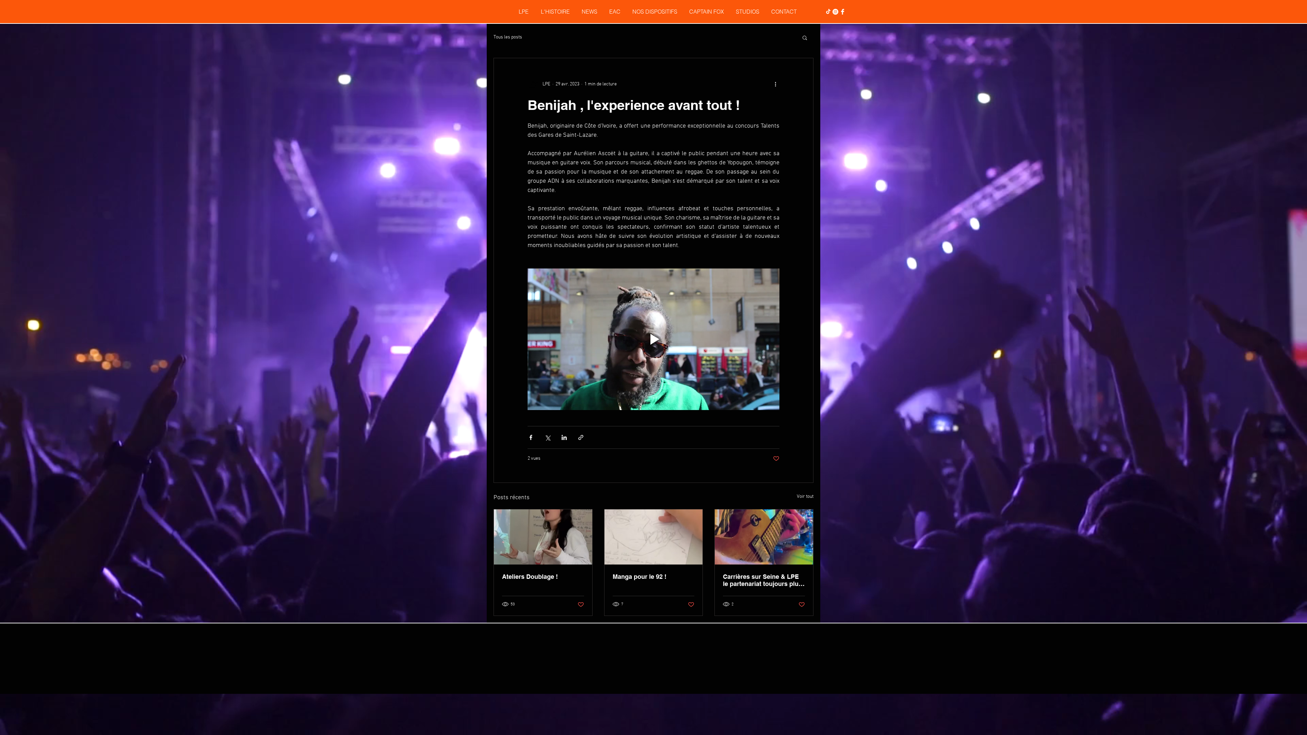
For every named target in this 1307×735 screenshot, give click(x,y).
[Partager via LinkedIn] (564, 437)
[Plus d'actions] (775, 84)
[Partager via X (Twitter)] (547, 437)
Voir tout (805, 497)
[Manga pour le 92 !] (653, 537)
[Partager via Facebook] (531, 437)
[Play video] (653, 339)
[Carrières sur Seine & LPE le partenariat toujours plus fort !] (764, 537)
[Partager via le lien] (581, 437)
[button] (805, 37)
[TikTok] (828, 12)
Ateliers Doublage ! (530, 576)
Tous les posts (508, 37)
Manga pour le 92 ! (639, 576)
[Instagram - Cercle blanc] (835, 12)
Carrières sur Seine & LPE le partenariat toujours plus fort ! (762, 580)
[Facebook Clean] (842, 12)
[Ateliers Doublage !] (543, 537)
